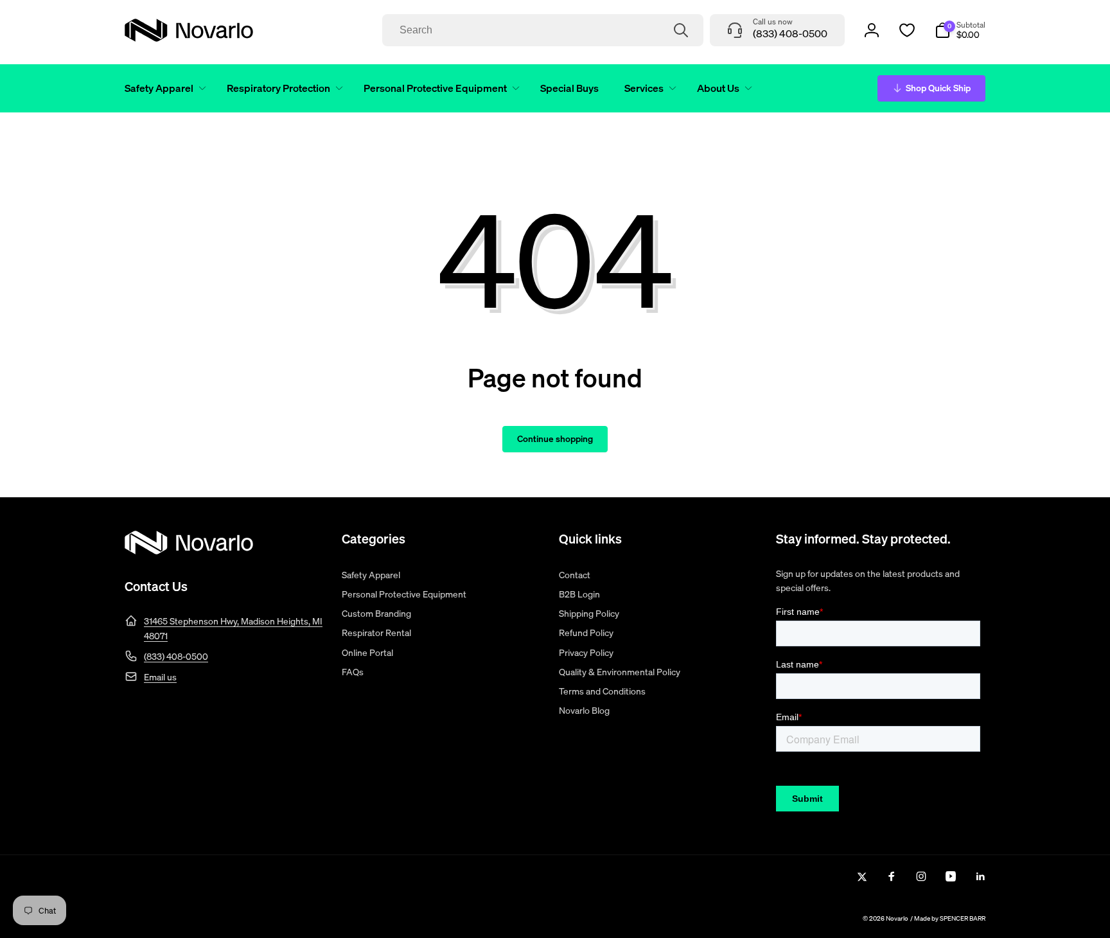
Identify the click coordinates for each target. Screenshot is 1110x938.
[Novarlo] (189, 551)
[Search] (681, 30)
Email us (160, 677)
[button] (163, 88)
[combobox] (542, 30)
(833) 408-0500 (176, 656)
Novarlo (897, 918)
